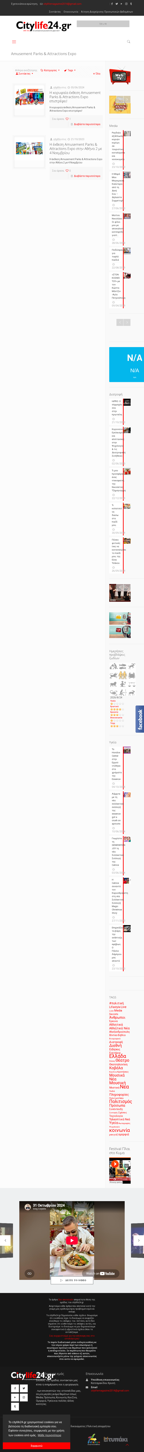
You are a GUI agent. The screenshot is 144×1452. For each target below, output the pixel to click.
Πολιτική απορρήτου (98, 1426)
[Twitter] (117, 3)
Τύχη (112, 723)
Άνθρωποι (117, 1017)
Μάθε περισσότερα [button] (49, 1435)
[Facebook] (112, 3)
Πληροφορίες (119, 1094)
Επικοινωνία (71, 11)
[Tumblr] (131, 3)
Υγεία (113, 701)
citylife (57, 87)
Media (118, 1010)
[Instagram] (126, 3)
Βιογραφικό (114, 1038)
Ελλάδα (117, 1056)
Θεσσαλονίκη (118, 1064)
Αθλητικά (116, 1024)
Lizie (111, 1011)
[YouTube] (121, 3)
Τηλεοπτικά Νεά (119, 1119)
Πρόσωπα (117, 1105)
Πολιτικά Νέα (116, 1098)
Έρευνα (113, 1021)
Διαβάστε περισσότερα (87, 124)
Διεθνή (115, 1045)
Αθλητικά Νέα (119, 1028)
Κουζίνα (113, 1072)
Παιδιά (112, 1091)
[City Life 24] (43, 26)
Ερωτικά (114, 706)
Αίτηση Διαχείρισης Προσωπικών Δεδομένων (107, 11)
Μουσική (117, 1082)
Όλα (98, 73)
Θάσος (112, 1061)
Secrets (113, 1014)
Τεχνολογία (116, 1116)
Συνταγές (113, 1113)
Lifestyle (114, 1007)
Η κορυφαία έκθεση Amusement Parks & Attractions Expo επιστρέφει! (75, 96)
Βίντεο (113, 1035)
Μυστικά (114, 1087)
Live (123, 1007)
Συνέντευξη (116, 1109)
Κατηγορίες (50, 70)
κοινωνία (119, 1130)
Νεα (124, 1087)
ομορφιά (123, 1134)
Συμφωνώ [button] (36, 1445)
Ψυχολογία (114, 1127)
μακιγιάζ (113, 1134)
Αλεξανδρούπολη (119, 1031)
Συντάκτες (55, 11)
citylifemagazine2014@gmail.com (62, 3)
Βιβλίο (122, 1035)
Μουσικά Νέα (117, 1077)
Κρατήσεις (123, 1071)
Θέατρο (122, 1060)
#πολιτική (116, 1003)
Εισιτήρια (114, 1052)
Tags (70, 70)
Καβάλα (116, 1068)
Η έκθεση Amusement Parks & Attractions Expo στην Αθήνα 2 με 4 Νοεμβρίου (76, 148)
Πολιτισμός (120, 1101)
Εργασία (114, 712)
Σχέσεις (122, 1112)
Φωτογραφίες (124, 1123)
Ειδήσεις (114, 1049)
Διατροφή (116, 1042)
